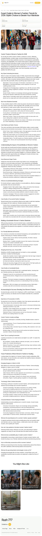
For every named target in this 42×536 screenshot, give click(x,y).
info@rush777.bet (21, 528)
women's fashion (32, 66)
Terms (36, 532)
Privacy (32, 532)
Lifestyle (8, 10)
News (5, 10)
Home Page (4, 528)
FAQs (14, 528)
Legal (39, 532)
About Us (28, 532)
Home (2, 10)
